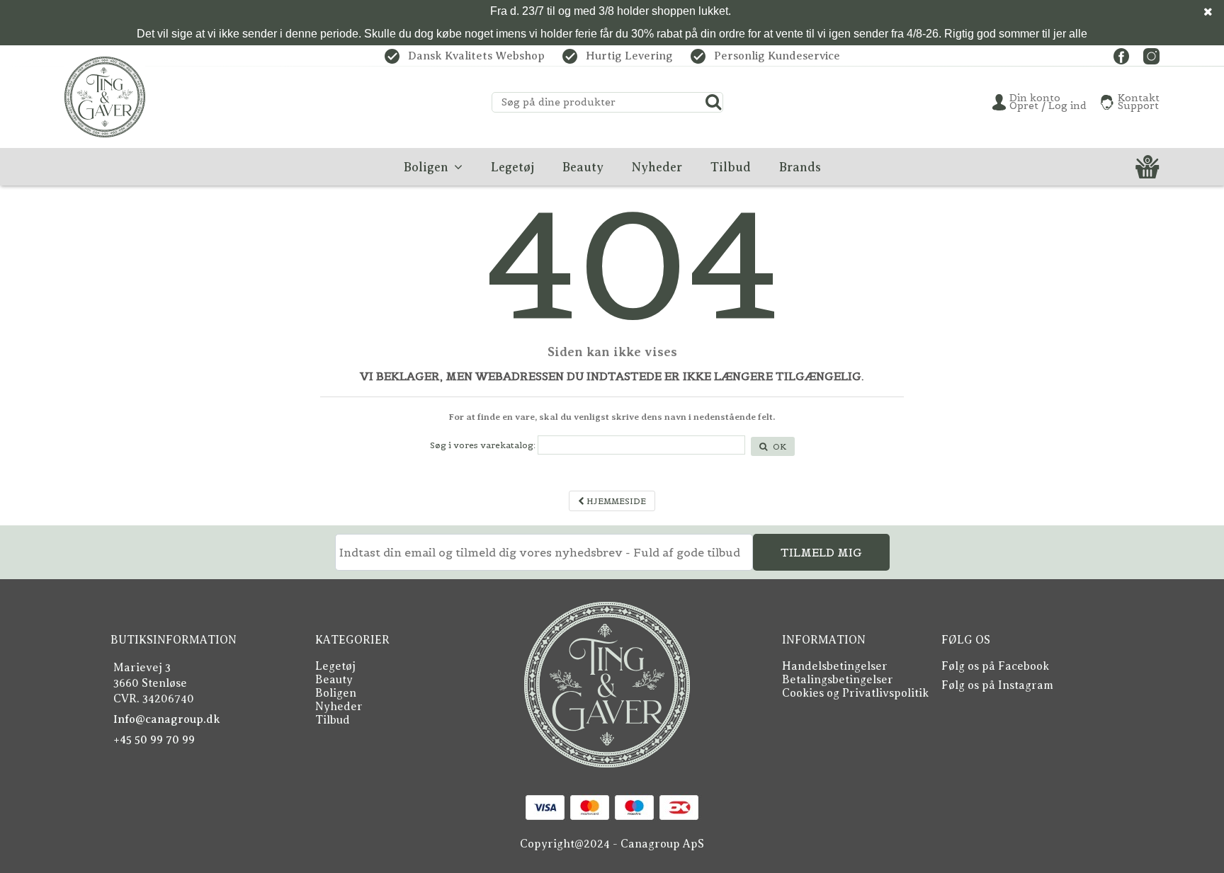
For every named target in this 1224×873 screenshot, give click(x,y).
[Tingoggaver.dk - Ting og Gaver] (104, 97)
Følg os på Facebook (995, 666)
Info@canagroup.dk (166, 719)
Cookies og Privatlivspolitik (855, 693)
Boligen (335, 693)
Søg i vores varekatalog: (483, 445)
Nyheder (339, 706)
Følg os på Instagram (997, 685)
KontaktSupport (1139, 102)
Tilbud (332, 720)
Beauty (334, 679)
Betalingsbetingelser (837, 679)
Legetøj (335, 666)
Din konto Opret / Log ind (1048, 102)
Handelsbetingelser (835, 666)
